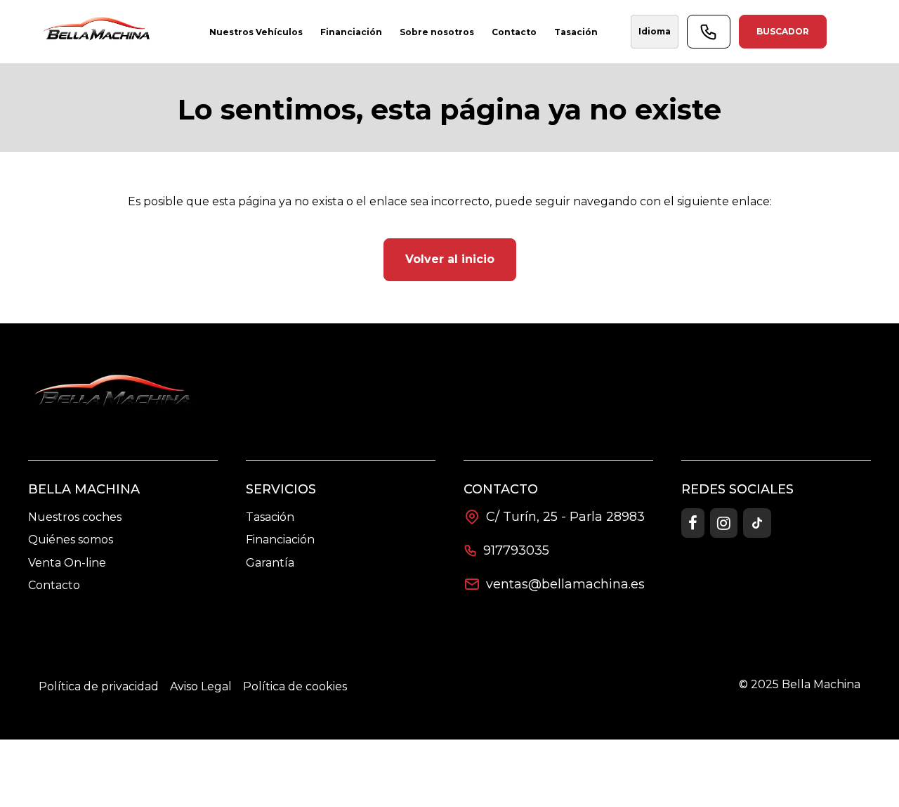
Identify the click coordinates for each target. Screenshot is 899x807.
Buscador (782, 31)
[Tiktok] (757, 523)
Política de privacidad (99, 686)
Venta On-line (67, 562)
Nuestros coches (75, 517)
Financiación (280, 539)
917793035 (516, 550)
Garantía (270, 562)
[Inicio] (98, 32)
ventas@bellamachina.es (565, 584)
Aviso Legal (201, 686)
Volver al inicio (449, 259)
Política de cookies (295, 686)
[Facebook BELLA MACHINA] (692, 523)
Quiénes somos (70, 539)
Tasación (270, 517)
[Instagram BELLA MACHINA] (723, 523)
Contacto (54, 585)
